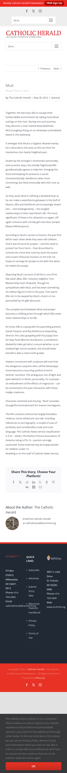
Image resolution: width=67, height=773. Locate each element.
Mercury (40, 677)
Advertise (33, 578)
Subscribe (33, 570)
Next (56, 68)
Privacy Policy (32, 623)
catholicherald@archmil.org (21, 605)
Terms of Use (33, 635)
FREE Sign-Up (54, 3)
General (55, 97)
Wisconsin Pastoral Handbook (33, 608)
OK (33, 766)
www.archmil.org (56, 607)
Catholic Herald (35, 669)
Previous (45, 68)
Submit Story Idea (32, 591)
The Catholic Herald (20, 97)
